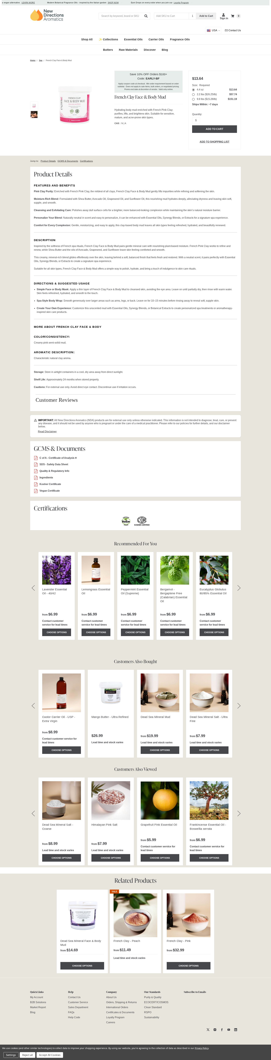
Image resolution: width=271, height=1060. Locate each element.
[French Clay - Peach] (135, 915)
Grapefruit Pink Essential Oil (159, 824)
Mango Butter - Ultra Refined (109, 717)
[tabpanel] (82, 931)
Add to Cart (206, 16)
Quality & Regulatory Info (54, 471)
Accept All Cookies (50, 1055)
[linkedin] (235, 1029)
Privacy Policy (201, 1048)
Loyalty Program (169, 3)
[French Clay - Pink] (188, 915)
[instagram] (215, 1029)
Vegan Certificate (50, 490)
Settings (11, 1055)
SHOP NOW (101, 3)
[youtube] (228, 1029)
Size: (201, 85)
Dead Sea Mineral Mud (155, 717)
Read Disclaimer (47, 431)
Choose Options (57, 632)
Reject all (27, 1055)
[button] (146, 16)
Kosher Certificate (50, 484)
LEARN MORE (16, 3)
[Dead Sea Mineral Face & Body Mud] (82, 915)
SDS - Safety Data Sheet (54, 464)
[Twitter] (208, 1029)
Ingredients (46, 477)
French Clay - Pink (179, 941)
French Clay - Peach (127, 941)
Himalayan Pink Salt (104, 824)
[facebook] (221, 1029)
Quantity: (197, 114)
